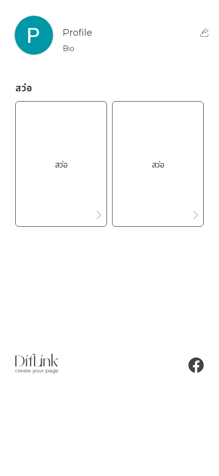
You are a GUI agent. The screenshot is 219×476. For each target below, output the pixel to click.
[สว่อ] (61, 210)
